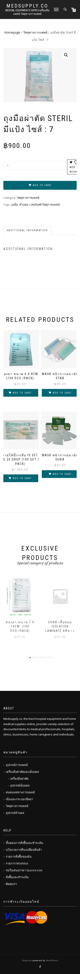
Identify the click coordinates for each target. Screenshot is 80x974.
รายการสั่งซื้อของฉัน (19, 856)
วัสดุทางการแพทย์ (35, 32)
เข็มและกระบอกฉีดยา (19, 799)
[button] (66, 55)
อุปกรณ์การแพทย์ (17, 765)
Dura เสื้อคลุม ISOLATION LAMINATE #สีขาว (60, 626)
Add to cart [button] (22, 392)
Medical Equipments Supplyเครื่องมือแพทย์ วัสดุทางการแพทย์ (27, 12)
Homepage (12, 32)
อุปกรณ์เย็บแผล (20, 785)
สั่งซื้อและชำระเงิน (17, 877)
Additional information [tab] (27, 230)
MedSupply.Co (27, 6)
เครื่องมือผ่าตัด (19, 779)
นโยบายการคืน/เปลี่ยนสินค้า (24, 850)
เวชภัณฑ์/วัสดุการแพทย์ (45, 205)
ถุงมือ (14, 205)
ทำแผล (23, 205)
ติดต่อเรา (11, 884)
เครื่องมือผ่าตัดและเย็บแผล (22, 772)
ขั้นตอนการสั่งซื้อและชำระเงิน (24, 843)
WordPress (51, 960)
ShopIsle (27, 960)
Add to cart (42, 185)
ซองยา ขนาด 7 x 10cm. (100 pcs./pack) (20, 626)
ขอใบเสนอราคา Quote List (24, 870)
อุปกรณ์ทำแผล (15, 813)
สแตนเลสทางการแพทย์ (20, 792)
